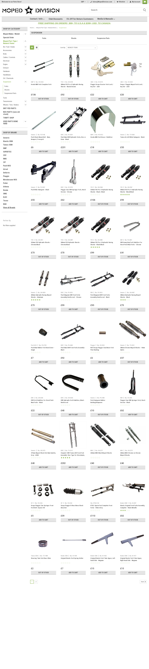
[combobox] (118, 10)
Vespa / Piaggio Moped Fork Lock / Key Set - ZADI (131, 85)
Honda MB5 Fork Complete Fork (41, 84)
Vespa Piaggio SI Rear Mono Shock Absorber (72, 507)
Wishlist (122, 2)
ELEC (5, 197)
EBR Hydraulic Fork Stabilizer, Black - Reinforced (73, 401)
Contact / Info (36, 18)
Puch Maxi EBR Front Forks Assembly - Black (73, 349)
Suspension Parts (10, 93)
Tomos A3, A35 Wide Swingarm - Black (132, 137)
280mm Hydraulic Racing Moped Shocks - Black (130, 296)
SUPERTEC (7, 152)
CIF (4, 162)
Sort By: (63, 47)
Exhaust (6, 68)
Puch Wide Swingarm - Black (40, 190)
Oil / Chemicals (8, 78)
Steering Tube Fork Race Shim (41, 558)
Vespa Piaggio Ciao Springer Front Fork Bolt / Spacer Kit (42, 507)
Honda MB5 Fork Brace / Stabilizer (101, 137)
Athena (6, 187)
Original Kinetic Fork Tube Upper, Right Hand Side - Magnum (131, 559)
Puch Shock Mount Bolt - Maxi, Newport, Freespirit (40, 138)
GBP (82, 2)
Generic (6, 138)
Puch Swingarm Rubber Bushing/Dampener (97, 401)
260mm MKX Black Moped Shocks (101, 453)
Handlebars (7, 75)
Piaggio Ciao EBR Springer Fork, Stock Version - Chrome (73, 191)
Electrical (6, 61)
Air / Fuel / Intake (9, 47)
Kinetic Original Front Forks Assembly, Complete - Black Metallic (132, 507)
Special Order (8, 37)
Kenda (5, 190)
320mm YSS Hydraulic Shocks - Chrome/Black (41, 243)
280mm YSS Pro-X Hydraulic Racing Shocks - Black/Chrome (72, 85)
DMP (5, 148)
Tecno (5, 201)
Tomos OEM (7, 145)
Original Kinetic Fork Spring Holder (72, 558)
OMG (5, 194)
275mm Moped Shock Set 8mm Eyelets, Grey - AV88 (43, 454)
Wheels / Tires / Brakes (11, 105)
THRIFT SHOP (8, 118)
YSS (62, 82)
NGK (5, 204)
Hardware (6, 71)
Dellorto (6, 173)
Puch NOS (7, 166)
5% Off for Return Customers (80, 19)
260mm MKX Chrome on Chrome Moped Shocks (130, 454)
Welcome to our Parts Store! (12, 2)
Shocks (7, 90)
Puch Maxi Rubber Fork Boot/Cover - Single (42, 349)
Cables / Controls (9, 57)
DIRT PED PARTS (9, 108)
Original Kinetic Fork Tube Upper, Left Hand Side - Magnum (102, 559)
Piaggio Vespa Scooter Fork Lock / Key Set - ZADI (101, 85)
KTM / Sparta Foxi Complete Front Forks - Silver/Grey (101, 507)
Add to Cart (103, 99)
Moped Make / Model (11, 34)
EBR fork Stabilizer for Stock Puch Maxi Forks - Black (42, 401)
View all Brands (9, 207)
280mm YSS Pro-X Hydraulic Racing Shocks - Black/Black (101, 243)
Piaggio (6, 176)
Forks (6, 86)
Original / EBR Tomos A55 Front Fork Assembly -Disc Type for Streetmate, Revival (73, 454)
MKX (91, 450)
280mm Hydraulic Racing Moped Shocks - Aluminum (41, 296)
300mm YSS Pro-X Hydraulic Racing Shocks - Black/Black (131, 191)
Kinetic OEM (8, 141)
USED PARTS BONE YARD (10, 122)
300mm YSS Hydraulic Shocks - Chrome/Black (70, 243)
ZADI (91, 82)
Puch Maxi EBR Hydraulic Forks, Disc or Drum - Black (73, 138)
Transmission (7, 101)
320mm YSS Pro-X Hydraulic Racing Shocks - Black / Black (101, 191)
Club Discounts (56, 19)
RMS (5, 159)
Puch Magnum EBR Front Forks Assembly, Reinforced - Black (100, 296)
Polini (5, 183)
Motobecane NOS (10, 180)
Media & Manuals (105, 18)
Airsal (5, 169)
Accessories (7, 50)
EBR (62, 135)
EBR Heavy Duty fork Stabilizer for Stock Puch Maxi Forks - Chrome (131, 243)
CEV (4, 155)
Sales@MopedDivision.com (102, 2)
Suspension (7, 82)
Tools (5, 98)
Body (5, 54)
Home (32, 28)
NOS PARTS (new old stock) (11, 113)
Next (142, 582)
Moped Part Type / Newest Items (10, 42)
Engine (5, 64)
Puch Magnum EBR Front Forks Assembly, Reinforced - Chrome (71, 296)
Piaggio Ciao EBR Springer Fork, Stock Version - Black (132, 401)
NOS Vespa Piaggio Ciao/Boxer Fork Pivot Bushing (102, 349)
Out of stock (43, 99)
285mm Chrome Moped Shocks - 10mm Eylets (132, 349)
